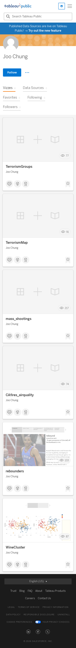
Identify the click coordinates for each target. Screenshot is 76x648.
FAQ (30, 591)
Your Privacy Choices (56, 622)
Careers (30, 598)
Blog (22, 591)
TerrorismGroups (19, 167)
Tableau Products (55, 591)
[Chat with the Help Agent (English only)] (61, 6)
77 (67, 155)
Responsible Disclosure (39, 614)
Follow (12, 72)
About (38, 591)
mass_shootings (18, 319)
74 (67, 384)
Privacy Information (55, 607)
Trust (13, 591)
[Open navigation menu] (69, 6)
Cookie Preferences (19, 622)
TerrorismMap (17, 243)
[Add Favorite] (67, 184)
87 (67, 536)
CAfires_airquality (20, 395)
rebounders (15, 471)
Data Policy (13, 614)
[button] (28, 632)
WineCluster (15, 547)
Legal (11, 607)
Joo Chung (12, 171)
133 (67, 460)
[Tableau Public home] (17, 6)
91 (67, 231)
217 (67, 308)
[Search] (8, 16)
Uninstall (64, 614)
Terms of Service (29, 607)
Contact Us (44, 598)
